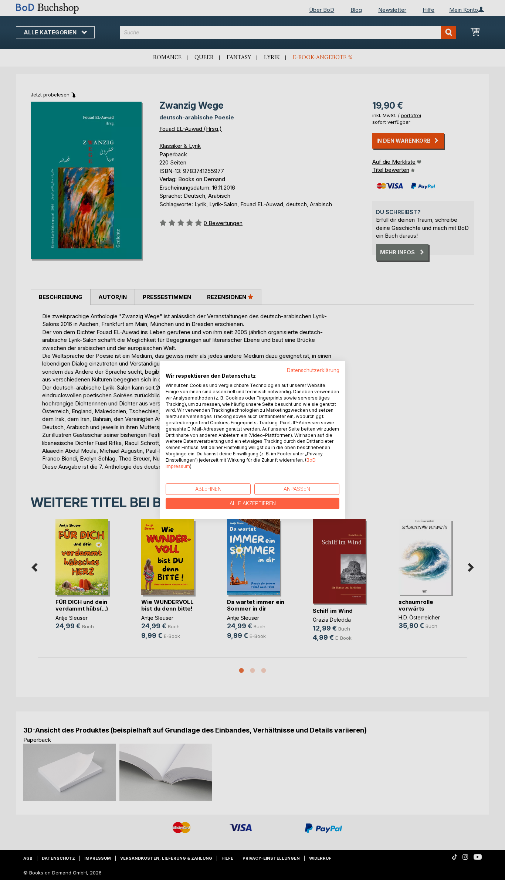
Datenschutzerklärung (313, 370)
